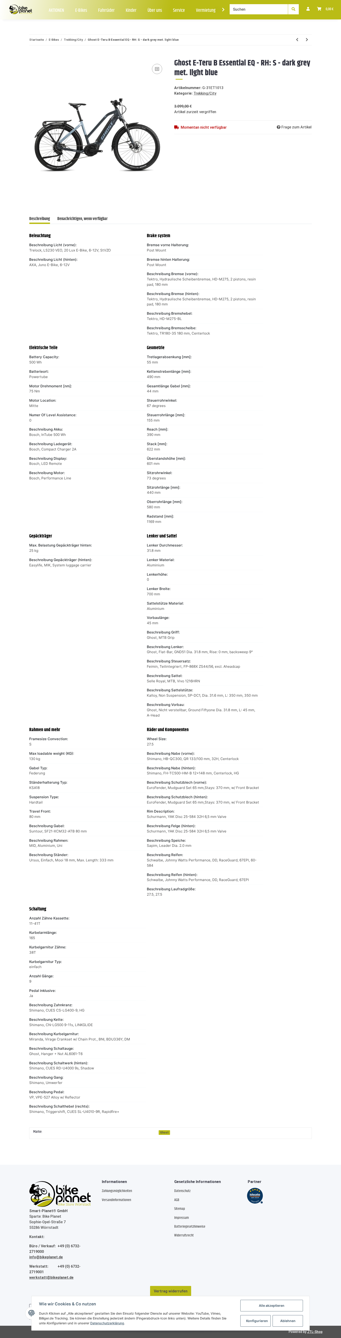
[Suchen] (293, 9)
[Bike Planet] (60, 1194)
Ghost (164, 1132)
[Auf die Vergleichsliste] (157, 69)
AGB (176, 1200)
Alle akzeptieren (271, 1305)
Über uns (155, 10)
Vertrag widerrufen (170, 1291)
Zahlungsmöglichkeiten (117, 1191)
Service (179, 10)
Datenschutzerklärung (107, 1323)
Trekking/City (204, 93)
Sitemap (179, 1209)
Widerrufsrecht (184, 1235)
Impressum (181, 1218)
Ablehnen (288, 1321)
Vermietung (206, 10)
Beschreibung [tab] (39, 219)
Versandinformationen (116, 1200)
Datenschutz (182, 1191)
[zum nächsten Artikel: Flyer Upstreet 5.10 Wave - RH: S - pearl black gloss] (307, 39)
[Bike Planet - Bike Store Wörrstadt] (20, 9)
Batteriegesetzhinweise (189, 1226)
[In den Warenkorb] (33, 55)
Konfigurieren (257, 1321)
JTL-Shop (314, 1332)
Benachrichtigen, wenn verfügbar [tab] (82, 219)
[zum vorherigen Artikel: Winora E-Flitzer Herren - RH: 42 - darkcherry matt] (297, 39)
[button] (308, 9)
